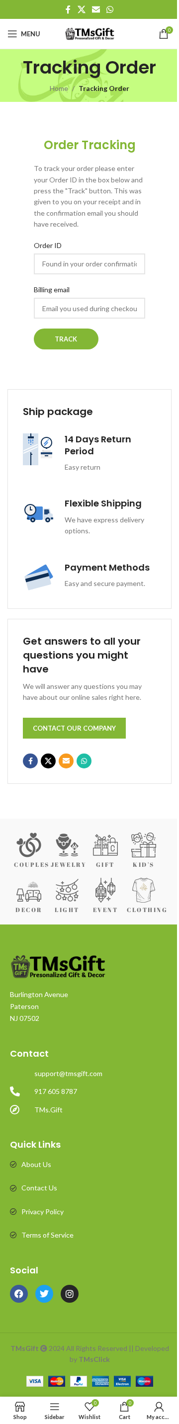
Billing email (52, 289)
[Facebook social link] (68, 9)
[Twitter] (44, 1294)
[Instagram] (70, 1294)
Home (59, 88)
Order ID (48, 245)
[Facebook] (19, 1294)
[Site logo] (90, 33)
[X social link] (81, 9)
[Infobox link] (89, 453)
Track (66, 339)
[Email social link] (96, 9)
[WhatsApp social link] (110, 9)
